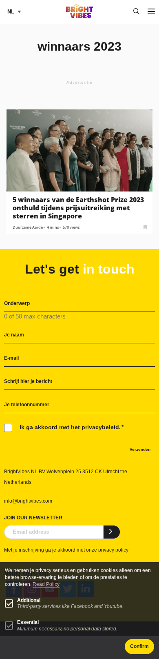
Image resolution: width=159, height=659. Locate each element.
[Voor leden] (145, 226)
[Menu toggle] (151, 12)
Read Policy (46, 584)
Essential (28, 622)
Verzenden (140, 449)
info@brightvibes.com (28, 501)
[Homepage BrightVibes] (79, 15)
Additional (28, 600)
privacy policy (113, 550)
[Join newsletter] (112, 532)
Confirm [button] (139, 646)
